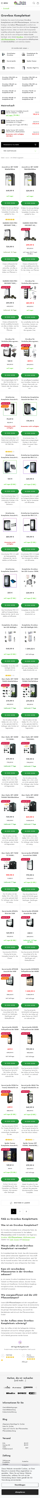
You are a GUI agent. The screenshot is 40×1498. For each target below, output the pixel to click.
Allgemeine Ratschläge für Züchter (14, 1424)
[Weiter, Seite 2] (20, 1211)
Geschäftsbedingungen (10, 1407)
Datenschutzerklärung (9, 1412)
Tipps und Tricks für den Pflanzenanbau (15, 1428)
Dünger (16, 1240)
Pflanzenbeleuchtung (9, 1431)
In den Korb (10, 203)
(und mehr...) (20, 1380)
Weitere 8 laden (21, 1203)
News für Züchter (8, 1426)
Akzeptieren (20, 1492)
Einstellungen (20, 1485)
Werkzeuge (25, 1240)
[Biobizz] (24, 1393)
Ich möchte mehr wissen (19, 48)
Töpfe (11, 1240)
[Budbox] (13, 1393)
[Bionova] (27, 1387)
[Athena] (15, 1387)
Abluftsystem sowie (29, 1237)
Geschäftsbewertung (9, 1409)
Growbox (4, 1237)
